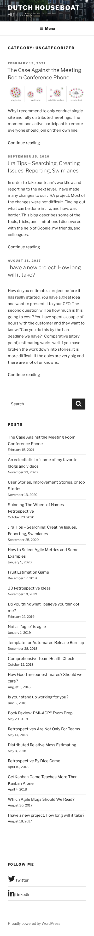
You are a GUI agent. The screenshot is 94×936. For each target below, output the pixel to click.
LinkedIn (23, 894)
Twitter (22, 880)
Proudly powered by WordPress (34, 923)
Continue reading (24, 143)
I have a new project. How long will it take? (46, 815)
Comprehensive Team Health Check (41, 658)
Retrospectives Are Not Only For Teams (44, 729)
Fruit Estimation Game (28, 572)
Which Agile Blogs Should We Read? (41, 799)
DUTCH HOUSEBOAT (44, 8)
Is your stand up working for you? (38, 697)
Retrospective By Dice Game (34, 761)
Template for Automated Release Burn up (46, 642)
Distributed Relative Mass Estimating (42, 745)
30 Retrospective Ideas (29, 588)
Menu (50, 28)
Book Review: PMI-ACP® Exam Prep (40, 713)
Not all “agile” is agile (27, 626)
